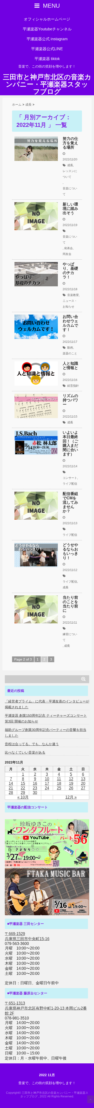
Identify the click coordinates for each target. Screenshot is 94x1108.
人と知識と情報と (70, 365)
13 (83, 779)
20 (83, 783)
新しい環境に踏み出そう (70, 208)
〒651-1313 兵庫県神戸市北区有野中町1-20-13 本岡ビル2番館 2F (46, 1008)
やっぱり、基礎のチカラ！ (70, 270)
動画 (70, 347)
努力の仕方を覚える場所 (70, 143)
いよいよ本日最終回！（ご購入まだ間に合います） (70, 443)
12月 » (71, 797)
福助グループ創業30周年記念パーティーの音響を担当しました (45, 732)
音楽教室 (73, 295)
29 (23, 793)
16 (35, 783)
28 (11, 793)
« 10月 (23, 797)
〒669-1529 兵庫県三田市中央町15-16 (27, 936)
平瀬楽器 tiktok (47, 59)
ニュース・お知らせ (70, 303)
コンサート (70, 478)
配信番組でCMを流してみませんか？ (70, 502)
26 (71, 788)
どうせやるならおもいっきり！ (70, 551)
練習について (70, 637)
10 (47, 779)
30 (35, 793)
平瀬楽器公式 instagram (47, 39)
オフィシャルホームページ (47, 19)
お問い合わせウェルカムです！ (70, 323)
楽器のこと (70, 353)
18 (59, 783)
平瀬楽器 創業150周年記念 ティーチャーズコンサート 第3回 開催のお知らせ (46, 718)
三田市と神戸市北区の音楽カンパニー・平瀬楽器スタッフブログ (47, 84)
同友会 (67, 254)
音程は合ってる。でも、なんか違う (32, 744)
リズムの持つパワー (70, 400)
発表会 (68, 248)
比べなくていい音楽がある (25, 752)
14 (11, 783)
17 (47, 783)
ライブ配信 (70, 483)
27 (83, 788)
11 (59, 779)
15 (23, 783)
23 (35, 788)
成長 (70, 165)
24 (47, 788)
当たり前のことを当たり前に (70, 603)
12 (71, 779)
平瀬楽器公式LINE (47, 49)
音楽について (70, 191)
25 (59, 788)
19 (71, 783)
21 (11, 788)
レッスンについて (70, 174)
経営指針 (73, 385)
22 (23, 788)
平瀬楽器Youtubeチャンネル (47, 29)
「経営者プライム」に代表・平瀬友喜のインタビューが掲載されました (47, 704)
